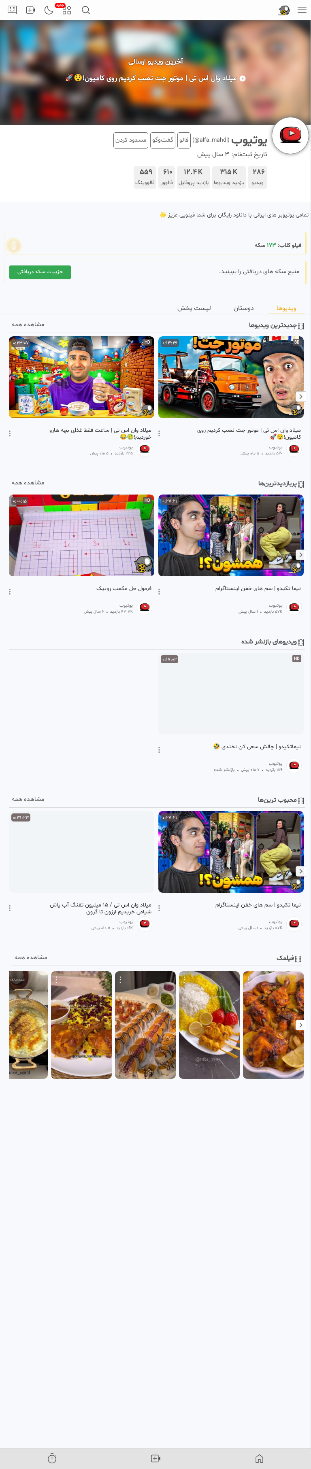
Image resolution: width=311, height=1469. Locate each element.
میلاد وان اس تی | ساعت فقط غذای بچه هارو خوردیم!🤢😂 (100, 434)
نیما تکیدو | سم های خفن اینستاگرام (258, 588)
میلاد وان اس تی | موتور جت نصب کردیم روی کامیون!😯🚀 (249, 434)
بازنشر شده (224, 770)
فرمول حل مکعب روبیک (123, 588)
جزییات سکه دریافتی (40, 272)
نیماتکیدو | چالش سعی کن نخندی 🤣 (257, 747)
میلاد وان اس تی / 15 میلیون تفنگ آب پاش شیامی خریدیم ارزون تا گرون (100, 908)
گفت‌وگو (162, 140)
